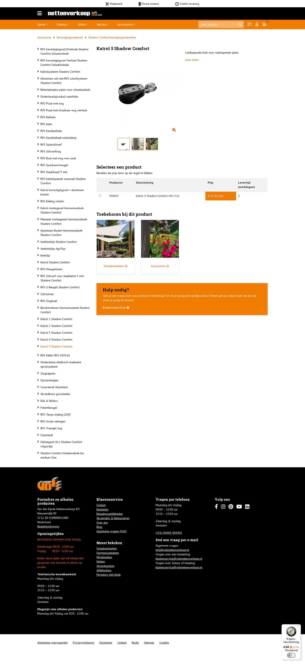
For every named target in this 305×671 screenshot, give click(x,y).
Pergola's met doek (108, 575)
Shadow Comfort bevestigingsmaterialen (112, 37)
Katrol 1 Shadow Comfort (56, 319)
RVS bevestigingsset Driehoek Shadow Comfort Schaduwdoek (64, 51)
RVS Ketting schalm (52, 201)
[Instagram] (223, 506)
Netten (101, 24)
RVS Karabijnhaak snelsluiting (58, 138)
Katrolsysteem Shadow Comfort (60, 72)
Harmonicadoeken (107, 553)
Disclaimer (105, 642)
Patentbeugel (48, 408)
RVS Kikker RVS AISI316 (55, 355)
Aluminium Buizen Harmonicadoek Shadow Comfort (61, 233)
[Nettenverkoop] (75, 13)
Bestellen (102, 509)
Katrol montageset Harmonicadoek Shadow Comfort (62, 210)
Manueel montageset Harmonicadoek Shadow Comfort (63, 221)
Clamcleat (46, 435)
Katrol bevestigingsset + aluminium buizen (62, 192)
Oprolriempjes (49, 380)
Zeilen (82, 24)
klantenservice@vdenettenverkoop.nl (179, 559)
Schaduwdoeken (106, 548)
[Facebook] (216, 506)
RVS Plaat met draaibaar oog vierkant (63, 110)
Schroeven (47, 294)
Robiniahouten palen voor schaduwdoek (65, 90)
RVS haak (46, 124)
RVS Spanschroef (51, 144)
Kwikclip (45, 255)
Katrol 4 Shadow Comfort (56, 339)
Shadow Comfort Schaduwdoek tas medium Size (62, 455)
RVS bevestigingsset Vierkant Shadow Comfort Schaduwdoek (63, 63)
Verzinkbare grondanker (55, 394)
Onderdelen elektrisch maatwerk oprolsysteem (60, 364)
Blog (99, 527)
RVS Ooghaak (48, 301)
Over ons (102, 522)
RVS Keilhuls (48, 117)
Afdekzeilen (103, 570)
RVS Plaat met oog (52, 103)
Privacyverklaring (83, 642)
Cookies (164, 642)
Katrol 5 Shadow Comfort (56, 346)
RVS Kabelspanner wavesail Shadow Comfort (63, 181)
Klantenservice (114, 307)
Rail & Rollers (49, 401)
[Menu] (39, 13)
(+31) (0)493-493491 (169, 533)
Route (135, 642)
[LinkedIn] (247, 506)
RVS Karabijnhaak (51, 131)
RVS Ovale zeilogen (52, 421)
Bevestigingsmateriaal (70, 37)
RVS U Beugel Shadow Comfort (59, 287)
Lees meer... (193, 60)
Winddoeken (104, 557)
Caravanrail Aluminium (54, 387)
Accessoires (125, 24)
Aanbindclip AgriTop (52, 248)
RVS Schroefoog (50, 151)
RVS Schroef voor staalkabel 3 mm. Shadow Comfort (62, 278)
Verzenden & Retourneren (112, 518)
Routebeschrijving (48, 526)
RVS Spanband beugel (54, 165)
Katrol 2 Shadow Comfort (56, 326)
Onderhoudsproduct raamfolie (59, 96)
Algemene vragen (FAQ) (111, 531)
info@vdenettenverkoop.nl (172, 550)
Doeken (62, 24)
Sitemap (149, 642)
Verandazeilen (105, 566)
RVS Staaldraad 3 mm (53, 172)
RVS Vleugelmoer (51, 269)
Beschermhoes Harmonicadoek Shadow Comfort (65, 310)
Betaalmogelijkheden (109, 514)
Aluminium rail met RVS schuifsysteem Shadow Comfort (63, 81)
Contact (101, 505)
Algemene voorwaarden (52, 642)
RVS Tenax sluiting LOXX (55, 414)
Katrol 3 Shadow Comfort (56, 333)
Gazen (41, 24)
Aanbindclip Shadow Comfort (58, 242)
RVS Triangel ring (51, 428)
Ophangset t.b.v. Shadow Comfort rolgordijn (61, 444)
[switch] (291, 655)
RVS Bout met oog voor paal (58, 158)
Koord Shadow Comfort (55, 262)
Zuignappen (47, 373)
